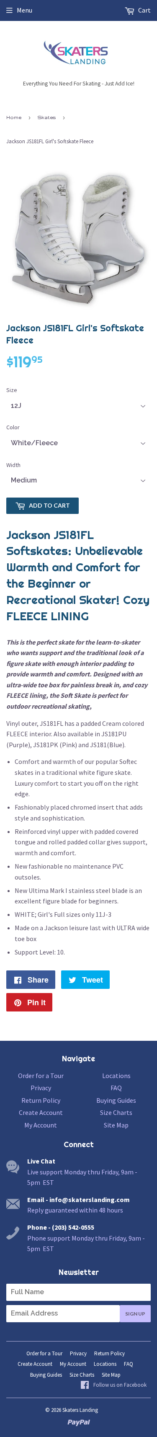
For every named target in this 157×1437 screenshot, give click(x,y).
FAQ (116, 1088)
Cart (144, 10)
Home (13, 117)
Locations (116, 1075)
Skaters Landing (80, 1410)
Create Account (41, 1112)
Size (11, 390)
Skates (47, 117)
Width (13, 465)
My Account (40, 1125)
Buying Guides (116, 1100)
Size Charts (116, 1112)
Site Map (116, 1125)
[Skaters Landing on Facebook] (113, 1385)
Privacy (41, 1088)
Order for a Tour (41, 1075)
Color (13, 427)
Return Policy (40, 1100)
